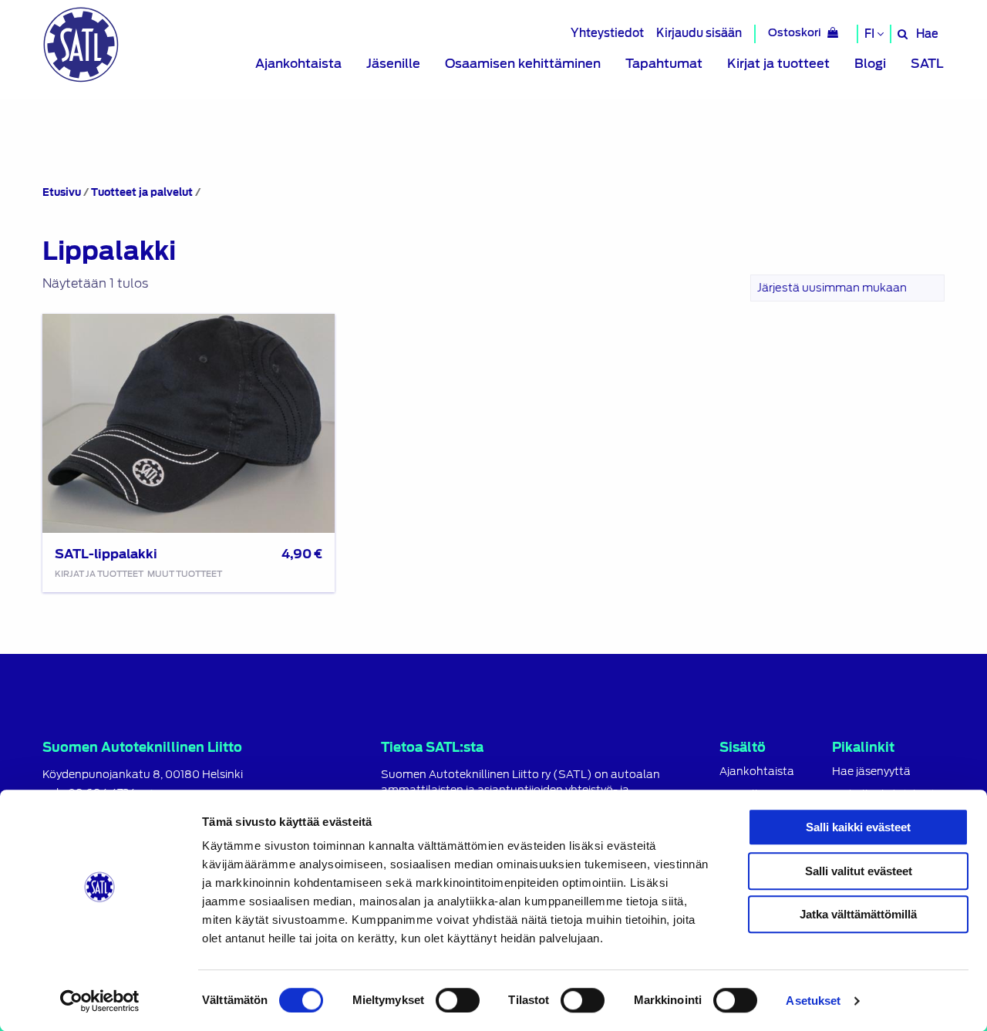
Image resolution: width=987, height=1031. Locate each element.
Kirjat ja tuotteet (778, 63)
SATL (927, 63)
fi (870, 34)
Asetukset (813, 1000)
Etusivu (61, 192)
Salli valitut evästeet (858, 871)
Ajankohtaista (298, 63)
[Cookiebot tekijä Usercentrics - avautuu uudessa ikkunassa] (99, 1000)
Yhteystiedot (607, 33)
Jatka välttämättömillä (858, 914)
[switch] (458, 1000)
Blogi (870, 63)
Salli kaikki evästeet (858, 827)
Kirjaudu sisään (699, 33)
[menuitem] (298, 64)
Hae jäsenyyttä (871, 771)
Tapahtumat (663, 63)
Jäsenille (393, 63)
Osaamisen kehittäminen (523, 63)
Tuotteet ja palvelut (142, 192)
